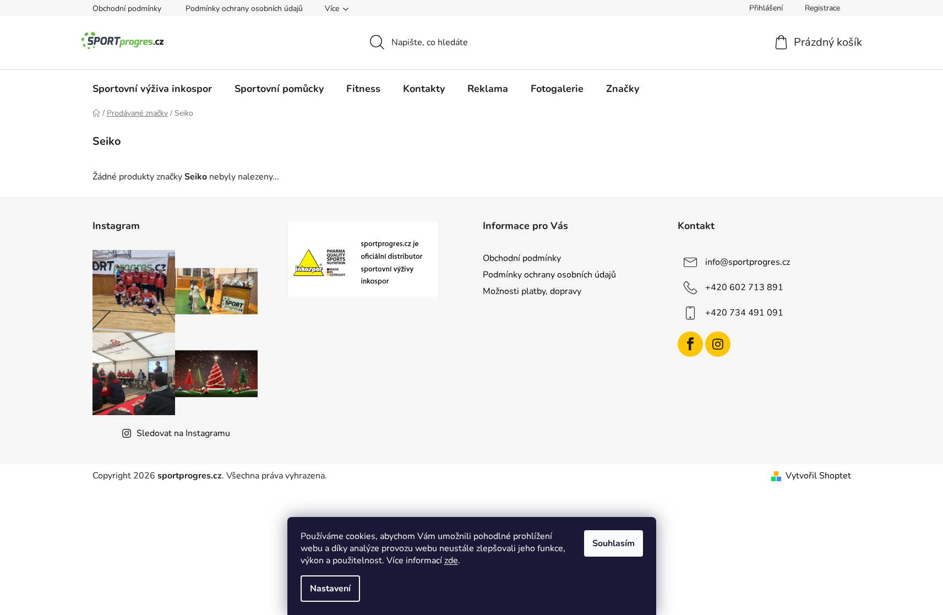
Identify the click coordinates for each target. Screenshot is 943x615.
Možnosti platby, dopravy (532, 291)
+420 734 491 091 (744, 313)
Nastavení (330, 589)
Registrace (822, 8)
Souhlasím (613, 543)
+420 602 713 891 (744, 287)
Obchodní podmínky (126, 8)
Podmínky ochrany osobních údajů (244, 8)
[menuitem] (152, 88)
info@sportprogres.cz (747, 262)
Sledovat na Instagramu (183, 433)
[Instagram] (718, 344)
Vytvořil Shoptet (818, 476)
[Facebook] (690, 344)
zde (451, 560)
